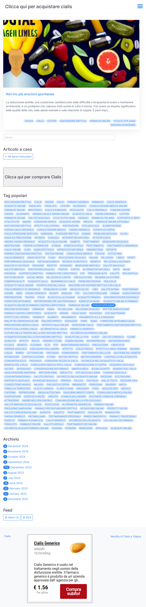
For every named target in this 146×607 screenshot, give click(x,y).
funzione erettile (67, 233)
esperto (45, 412)
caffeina (10, 392)
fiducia (100, 253)
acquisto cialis (38, 281)
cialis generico (116, 202)
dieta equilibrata (48, 261)
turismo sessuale (114, 372)
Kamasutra (112, 412)
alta (47, 344)
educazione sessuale (72, 257)
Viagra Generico (35, 293)
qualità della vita (76, 336)
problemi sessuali (105, 233)
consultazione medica (51, 229)
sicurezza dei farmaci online (89, 332)
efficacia (101, 428)
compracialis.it (15, 281)
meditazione (12, 245)
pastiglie (92, 380)
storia (51, 356)
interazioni (12, 356)
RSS (28, 517)
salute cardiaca (113, 336)
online (93, 257)
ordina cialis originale (19, 229)
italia (41, 297)
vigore (9, 293)
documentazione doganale (121, 297)
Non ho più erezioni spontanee (30, 94)
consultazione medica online (108, 206)
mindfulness (80, 368)
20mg (93, 321)
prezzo (88, 221)
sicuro (9, 368)
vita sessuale (90, 225)
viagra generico (79, 229)
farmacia (98, 202)
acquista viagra (70, 221)
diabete (75, 241)
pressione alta (97, 273)
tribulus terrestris (17, 388)
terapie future (52, 340)
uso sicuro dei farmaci (118, 420)
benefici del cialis (16, 364)
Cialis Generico (56, 420)
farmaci (83, 218)
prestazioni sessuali (41, 269)
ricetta (52, 265)
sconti (53, 293)
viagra (9, 214)
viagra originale (105, 214)
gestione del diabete (127, 352)
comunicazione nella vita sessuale (78, 400)
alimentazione (112, 225)
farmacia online (15, 218)
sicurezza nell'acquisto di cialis (102, 360)
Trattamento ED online (82, 424)
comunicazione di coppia (90, 364)
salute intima (110, 289)
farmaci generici (78, 202)
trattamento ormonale (122, 245)
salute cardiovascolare (20, 412)
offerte (111, 249)
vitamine (70, 428)
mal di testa (109, 380)
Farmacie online (30, 424)
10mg (84, 321)
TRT (77, 293)
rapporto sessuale (17, 380)
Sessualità (95, 412)
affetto (67, 348)
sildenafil (79, 206)
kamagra (46, 233)
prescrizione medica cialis (21, 325)
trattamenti (91, 241)
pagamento (69, 317)
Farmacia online (100, 121)
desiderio (66, 265)
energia (66, 380)
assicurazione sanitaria (20, 372)
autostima (115, 253)
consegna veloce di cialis (61, 360)
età (56, 344)
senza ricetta (36, 257)
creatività (117, 344)
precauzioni (100, 344)
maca (122, 384)
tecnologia (65, 309)
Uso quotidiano (115, 313)
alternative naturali (96, 269)
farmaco (38, 317)
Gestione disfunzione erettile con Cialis (95, 285)
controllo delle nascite (121, 356)
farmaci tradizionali (123, 416)
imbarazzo (79, 384)
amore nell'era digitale (37, 400)
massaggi (83, 388)
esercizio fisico (44, 249)
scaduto (10, 340)
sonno (86, 233)
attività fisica (101, 237)
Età (82, 273)
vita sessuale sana (88, 372)
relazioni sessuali (87, 309)
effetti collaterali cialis (21, 329)
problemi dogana (90, 281)
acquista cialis (82, 214)
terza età (11, 424)
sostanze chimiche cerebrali (107, 396)
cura (27, 249)
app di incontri (14, 277)
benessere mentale (87, 265)
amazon (67, 293)
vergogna (95, 384)
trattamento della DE (96, 352)
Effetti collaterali (17, 317)
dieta (116, 269)
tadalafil (35, 206)
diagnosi (10, 273)
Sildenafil (22, 214)
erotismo (53, 352)
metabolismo (37, 416)
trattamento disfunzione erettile (119, 325)
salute (114, 273)
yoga (95, 388)
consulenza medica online (114, 392)
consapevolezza (15, 360)
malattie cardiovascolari (21, 321)
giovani (134, 348)
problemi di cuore (55, 289)
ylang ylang (65, 388)
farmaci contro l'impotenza (23, 313)
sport (131, 257)
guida (95, 336)
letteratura (35, 352)
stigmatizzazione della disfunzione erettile (33, 336)
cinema (114, 293)
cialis (60, 202)
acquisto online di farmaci (120, 301)
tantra (29, 297)
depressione (27, 392)
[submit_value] (59, 568)
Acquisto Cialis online (19, 285)
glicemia (35, 344)
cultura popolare (95, 293)
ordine (64, 313)
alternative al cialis (54, 329)
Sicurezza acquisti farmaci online (26, 428)
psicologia (52, 404)
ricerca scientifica (75, 261)
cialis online (13, 249)
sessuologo (110, 388)
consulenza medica (79, 253)
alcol (124, 233)
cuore (131, 336)
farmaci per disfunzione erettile (56, 408)
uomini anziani (74, 340)
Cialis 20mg (79, 313)
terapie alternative (35, 245)
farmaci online (103, 404)
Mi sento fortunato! (19, 156)
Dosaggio (96, 313)
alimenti (53, 317)
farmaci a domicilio (30, 420)
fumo (51, 257)
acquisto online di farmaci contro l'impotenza (35, 305)
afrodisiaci (24, 368)
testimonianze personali (65, 416)
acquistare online (92, 408)
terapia (62, 269)
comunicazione (120, 210)
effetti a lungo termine (111, 348)
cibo (95, 289)
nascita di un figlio (17, 265)
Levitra (51, 121)
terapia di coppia (104, 229)
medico (125, 388)
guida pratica (131, 293)
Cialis (40, 121)
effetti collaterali (46, 225)
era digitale (130, 273)
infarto (22, 344)
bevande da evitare (107, 277)
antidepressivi (96, 340)
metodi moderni (91, 356)
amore (27, 221)
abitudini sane (48, 372)
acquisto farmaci (89, 297)
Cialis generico (14, 257)
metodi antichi (68, 356)
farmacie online (15, 210)
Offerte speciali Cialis (51, 285)
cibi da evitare (83, 277)
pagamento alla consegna (96, 317)
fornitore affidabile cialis (118, 321)
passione (38, 265)
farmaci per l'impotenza (61, 273)
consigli (53, 237)
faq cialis (110, 281)
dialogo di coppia (58, 384)
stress (56, 245)
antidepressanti (119, 340)
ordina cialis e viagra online (51, 214)
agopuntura (13, 396)
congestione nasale (18, 384)
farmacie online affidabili (112, 221)
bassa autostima (49, 392)
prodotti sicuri (117, 408)
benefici (95, 261)
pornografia (70, 352)
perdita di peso (73, 245)
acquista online (121, 428)
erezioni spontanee (123, 125)
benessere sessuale (115, 241)
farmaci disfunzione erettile (23, 253)
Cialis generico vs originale (22, 289)
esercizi (10, 420)
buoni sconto (101, 368)
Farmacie (38, 309)
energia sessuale (16, 348)
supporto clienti (128, 218)
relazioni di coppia (59, 277)
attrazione (12, 400)
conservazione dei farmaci (51, 368)
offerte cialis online (55, 325)
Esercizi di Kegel (89, 301)
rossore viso (129, 380)
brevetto (66, 372)
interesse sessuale (45, 380)
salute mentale (15, 269)
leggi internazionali (18, 376)
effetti (23, 340)
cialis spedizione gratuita (21, 233)
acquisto (50, 313)
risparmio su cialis (63, 281)
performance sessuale (19, 261)
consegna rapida (45, 221)
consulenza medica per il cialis (51, 364)
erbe (19, 293)
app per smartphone (116, 309)
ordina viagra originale (20, 241)
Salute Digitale (53, 424)
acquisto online (15, 206)
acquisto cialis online (52, 241)
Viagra (29, 121)
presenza (35, 360)
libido (120, 257)
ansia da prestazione (18, 237)
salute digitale (44, 376)
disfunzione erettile (18, 202)
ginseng (111, 384)
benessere (85, 428)
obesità (53, 396)
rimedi (20, 352)
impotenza (35, 210)
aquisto (59, 412)
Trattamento (76, 412)
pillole (78, 380)
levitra (65, 206)
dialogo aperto (52, 321)
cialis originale (97, 210)
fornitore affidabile (18, 301)
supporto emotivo (31, 273)
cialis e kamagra (55, 210)
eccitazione (122, 376)
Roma (50, 309)
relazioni (107, 257)
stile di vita (12, 221)
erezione (106, 376)
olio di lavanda (43, 388)
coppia (75, 269)
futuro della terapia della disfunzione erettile (36, 332)
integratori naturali (75, 237)
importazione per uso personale (55, 301)
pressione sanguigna (18, 408)
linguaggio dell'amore (44, 348)
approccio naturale (70, 249)
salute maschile (114, 265)
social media (35, 277)
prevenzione (71, 225)
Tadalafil (51, 206)
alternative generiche (76, 404)
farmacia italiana (103, 218)
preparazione (13, 297)
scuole (9, 344)
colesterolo (84, 348)
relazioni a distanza (117, 261)
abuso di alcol (79, 289)
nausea (38, 384)
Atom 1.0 (13, 517)
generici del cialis (124, 368)
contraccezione (33, 356)
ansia (126, 269)
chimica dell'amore (73, 396)
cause (8, 352)
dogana (57, 428)
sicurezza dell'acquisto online (77, 376)
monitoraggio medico (75, 344)
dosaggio (71, 321)
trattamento (95, 245)
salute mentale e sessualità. (23, 404)
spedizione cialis (82, 325)
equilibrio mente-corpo (78, 392)
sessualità (77, 210)
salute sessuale (39, 218)
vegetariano (130, 289)
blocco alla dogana (61, 297)
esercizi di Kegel (34, 396)
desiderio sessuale (122, 364)
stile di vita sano (64, 218)
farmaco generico (82, 329)
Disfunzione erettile (73, 121)
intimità (40, 237)
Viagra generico (15, 416)
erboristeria (95, 249)
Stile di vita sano (124, 121)
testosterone (54, 253)
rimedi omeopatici (95, 416)
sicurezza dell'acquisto (84, 420)
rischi (35, 340)
